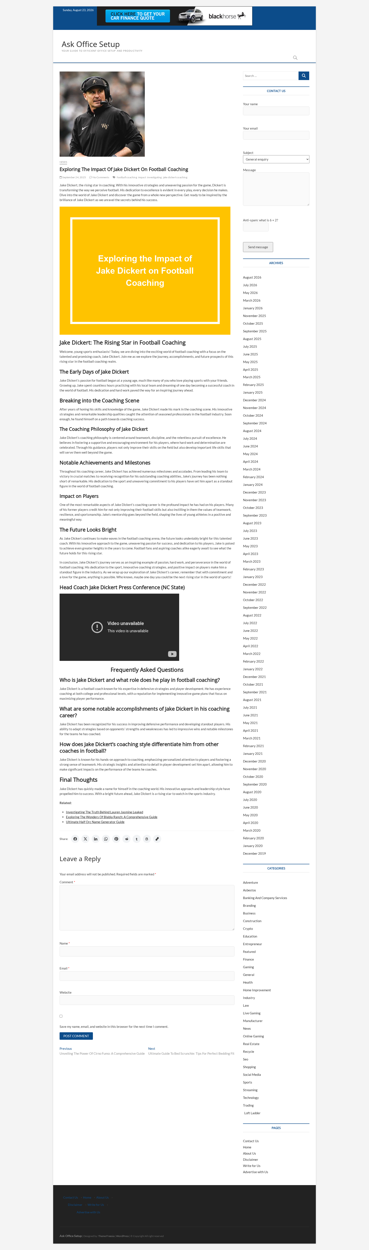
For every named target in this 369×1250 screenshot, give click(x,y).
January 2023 (253, 577)
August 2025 (252, 339)
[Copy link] (157, 839)
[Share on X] (85, 839)
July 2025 (250, 346)
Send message (258, 247)
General (248, 975)
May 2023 (250, 546)
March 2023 (252, 561)
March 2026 (252, 300)
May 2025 (250, 362)
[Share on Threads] (147, 839)
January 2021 (253, 753)
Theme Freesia (106, 1236)
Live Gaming (252, 1013)
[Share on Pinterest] (116, 839)
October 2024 (253, 415)
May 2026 (250, 293)
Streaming (250, 1090)
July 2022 (250, 623)
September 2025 (255, 331)
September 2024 (255, 423)
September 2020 (255, 784)
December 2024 (254, 400)
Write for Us (252, 1166)
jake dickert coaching (175, 177)
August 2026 (252, 277)
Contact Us (251, 1141)
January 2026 (253, 308)
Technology (251, 1098)
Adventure (250, 882)
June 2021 (250, 715)
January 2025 (253, 392)
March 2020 (252, 830)
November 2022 (254, 592)
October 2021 (253, 684)
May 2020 (250, 815)
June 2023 (250, 538)
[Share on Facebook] (75, 839)
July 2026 (250, 285)
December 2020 (254, 761)
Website (66, 992)
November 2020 (254, 769)
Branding (249, 905)
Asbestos (249, 890)
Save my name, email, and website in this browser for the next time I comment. (114, 1026)
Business (249, 913)
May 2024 (250, 454)
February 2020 (253, 838)
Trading (248, 1105)
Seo (245, 1059)
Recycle (248, 1051)
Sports (247, 1082)
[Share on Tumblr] (137, 839)
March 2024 (252, 469)
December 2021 (254, 677)
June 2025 (250, 354)
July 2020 (250, 800)
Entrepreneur (252, 944)
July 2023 (250, 531)
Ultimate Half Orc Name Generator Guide (95, 822)
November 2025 (254, 316)
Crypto (248, 928)
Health (248, 982)
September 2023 (255, 515)
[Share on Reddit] (126, 839)
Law (246, 1005)
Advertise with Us (255, 1172)
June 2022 (250, 630)
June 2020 (250, 807)
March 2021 (252, 738)
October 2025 (253, 323)
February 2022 (253, 661)
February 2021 (253, 746)
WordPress (122, 1236)
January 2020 (253, 846)
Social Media (252, 1074)
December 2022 (254, 584)
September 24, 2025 (74, 177)
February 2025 (253, 385)
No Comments (100, 177)
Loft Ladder (252, 1113)
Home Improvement (257, 990)
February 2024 (253, 477)
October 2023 (253, 508)
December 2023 (254, 492)
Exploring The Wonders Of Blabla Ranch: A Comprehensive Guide (111, 817)
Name (65, 943)
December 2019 (254, 853)
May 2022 (250, 638)
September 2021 (255, 692)
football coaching (127, 177)
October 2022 (253, 600)
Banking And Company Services (265, 898)
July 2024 (250, 438)
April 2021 (250, 730)
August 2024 (252, 431)
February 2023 (253, 569)
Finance (248, 959)
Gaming (248, 967)
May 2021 (250, 723)
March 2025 (252, 377)
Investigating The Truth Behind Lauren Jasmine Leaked (104, 812)
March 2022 (252, 654)
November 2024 (254, 408)
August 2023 (252, 523)
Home (247, 1147)
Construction (252, 921)
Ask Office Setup (91, 44)
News (63, 162)
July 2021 (250, 707)
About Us (249, 1153)
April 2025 (250, 369)
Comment (67, 882)
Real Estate (251, 1044)
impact (142, 177)
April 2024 (250, 461)
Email (64, 968)
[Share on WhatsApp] (106, 839)
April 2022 (250, 646)
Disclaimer (250, 1159)
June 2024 (250, 446)
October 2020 (253, 776)
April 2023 (250, 554)
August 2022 (252, 615)
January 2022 (253, 669)
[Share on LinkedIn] (96, 839)
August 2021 (252, 700)
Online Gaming (253, 1036)
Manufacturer (253, 1021)
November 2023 (254, 500)
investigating (154, 177)
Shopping (249, 1067)
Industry (249, 998)
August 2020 (252, 792)
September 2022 (255, 607)
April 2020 (250, 823)
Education (250, 936)
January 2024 (253, 484)
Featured (249, 952)
